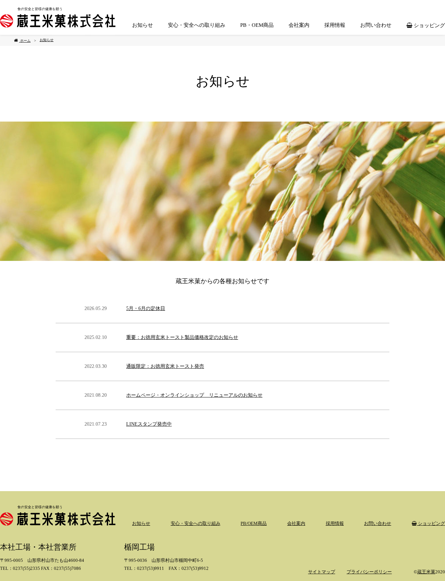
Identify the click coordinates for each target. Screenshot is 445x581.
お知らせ (142, 25)
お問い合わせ (375, 25)
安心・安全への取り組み (196, 25)
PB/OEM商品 (254, 523)
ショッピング (428, 25)
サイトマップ (321, 571)
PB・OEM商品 (257, 25)
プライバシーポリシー (369, 571)
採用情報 (334, 25)
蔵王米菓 (426, 571)
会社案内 (299, 25)
